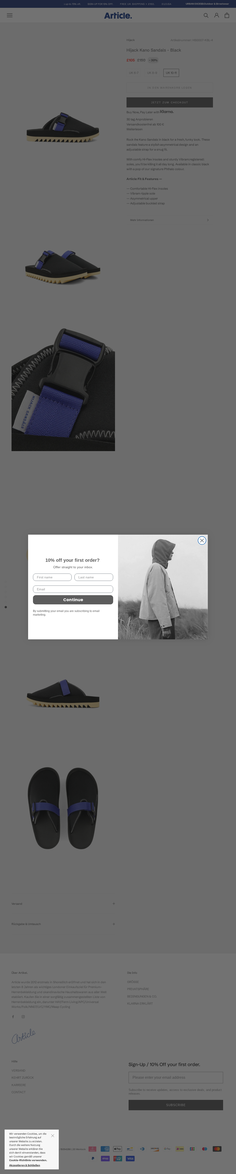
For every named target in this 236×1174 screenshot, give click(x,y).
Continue (73, 600)
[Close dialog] (202, 540)
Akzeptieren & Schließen (24, 1165)
